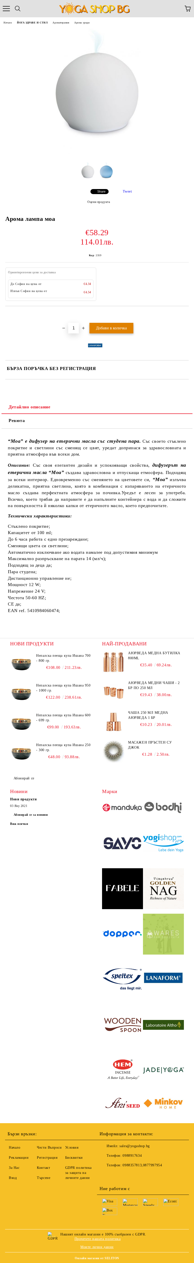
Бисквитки (74, 1158)
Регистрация (47, 1158)
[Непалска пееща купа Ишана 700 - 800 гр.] (21, 664)
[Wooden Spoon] (122, 1026)
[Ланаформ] (163, 980)
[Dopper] (122, 935)
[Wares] (163, 935)
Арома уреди (81, 22)
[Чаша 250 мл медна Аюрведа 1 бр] (113, 721)
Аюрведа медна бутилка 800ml (154, 655)
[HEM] (122, 1071)
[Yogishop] (163, 844)
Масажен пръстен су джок (150, 745)
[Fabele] (122, 889)
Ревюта (17, 420)
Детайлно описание (30, 406)
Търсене (43, 1178)
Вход (13, 1178)
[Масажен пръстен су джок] (113, 751)
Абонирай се (24, 778)
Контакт (43, 1168)
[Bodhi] (163, 808)
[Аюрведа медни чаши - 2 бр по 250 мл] (113, 691)
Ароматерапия (61, 22)
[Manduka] (122, 808)
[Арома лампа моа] (97, 155)
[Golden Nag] (163, 889)
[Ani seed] (122, 1104)
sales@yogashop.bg (134, 1146)
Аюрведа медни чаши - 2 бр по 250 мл (154, 685)
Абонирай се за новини (31, 815)
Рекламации (19, 1158)
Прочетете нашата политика (98, 1239)
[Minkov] (163, 1104)
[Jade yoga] (163, 1071)
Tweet (127, 191)
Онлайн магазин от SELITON (97, 1258)
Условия (72, 1147)
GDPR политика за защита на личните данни (78, 1173)
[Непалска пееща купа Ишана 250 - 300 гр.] (21, 754)
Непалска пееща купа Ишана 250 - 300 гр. (63, 747)
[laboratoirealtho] (163, 1025)
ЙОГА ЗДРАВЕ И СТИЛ (32, 22)
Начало (8, 22)
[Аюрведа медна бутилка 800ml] (113, 662)
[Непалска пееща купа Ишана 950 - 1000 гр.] (21, 694)
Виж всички (19, 824)
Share (101, 191)
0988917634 (132, 1155)
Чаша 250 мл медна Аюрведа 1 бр (148, 715)
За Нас (14, 1168)
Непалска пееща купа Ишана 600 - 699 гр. (63, 717)
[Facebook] (106, 1175)
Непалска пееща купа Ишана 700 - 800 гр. (63, 658)
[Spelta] (122, 980)
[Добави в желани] (185, 315)
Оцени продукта (98, 202)
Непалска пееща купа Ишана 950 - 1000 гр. (63, 687)
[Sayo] (122, 844)
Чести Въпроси (49, 1147)
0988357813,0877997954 (142, 1165)
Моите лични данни (97, 1247)
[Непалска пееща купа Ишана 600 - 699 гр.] (21, 724)
